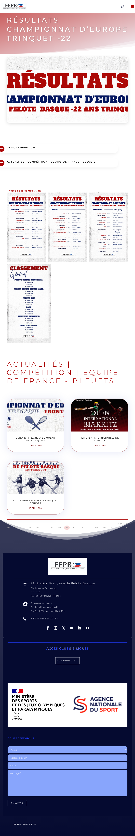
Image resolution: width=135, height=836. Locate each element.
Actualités (16, 161)
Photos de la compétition (24, 190)
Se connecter (67, 660)
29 (52, 527)
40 (96, 527)
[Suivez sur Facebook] (47, 628)
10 (30, 527)
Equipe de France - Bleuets (73, 161)
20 (37, 527)
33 (82, 527)
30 (59, 527)
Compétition (37, 161)
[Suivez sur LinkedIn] (79, 628)
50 (104, 527)
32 (74, 527)
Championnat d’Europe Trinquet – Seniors (35, 502)
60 (112, 527)
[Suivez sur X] (63, 628)
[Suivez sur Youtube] (71, 628)
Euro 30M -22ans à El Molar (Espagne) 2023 (35, 439)
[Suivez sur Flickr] (87, 628)
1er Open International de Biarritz (99, 439)
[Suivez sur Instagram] (55, 628)
